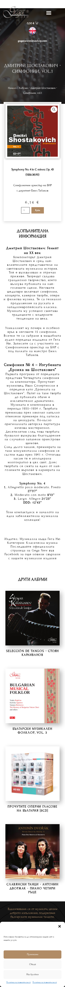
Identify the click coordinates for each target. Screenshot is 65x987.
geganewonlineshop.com (32, 40)
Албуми (23, 88)
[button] (59, 926)
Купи (37, 210)
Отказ (32, 964)
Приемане (32, 954)
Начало (12, 88)
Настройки (32, 974)
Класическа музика (42, 543)
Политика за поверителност (18, 982)
